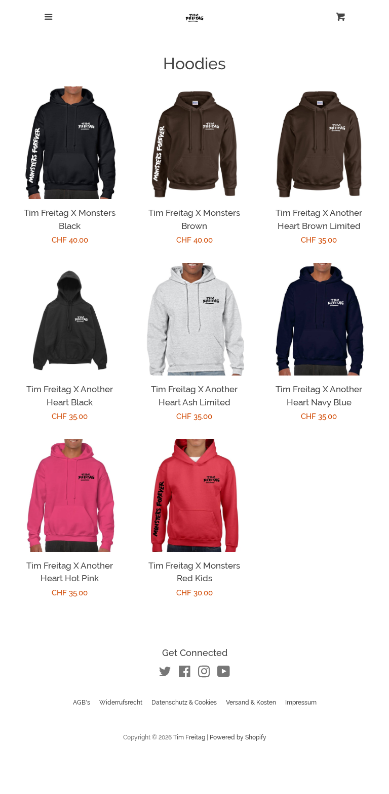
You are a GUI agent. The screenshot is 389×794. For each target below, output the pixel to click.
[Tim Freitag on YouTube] (223, 673)
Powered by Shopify (238, 737)
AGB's (81, 702)
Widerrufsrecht (120, 702)
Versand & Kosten (251, 702)
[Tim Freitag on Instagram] (204, 673)
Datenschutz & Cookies (184, 702)
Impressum (301, 702)
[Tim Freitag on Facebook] (184, 673)
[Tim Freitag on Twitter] (165, 673)
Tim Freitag (189, 737)
